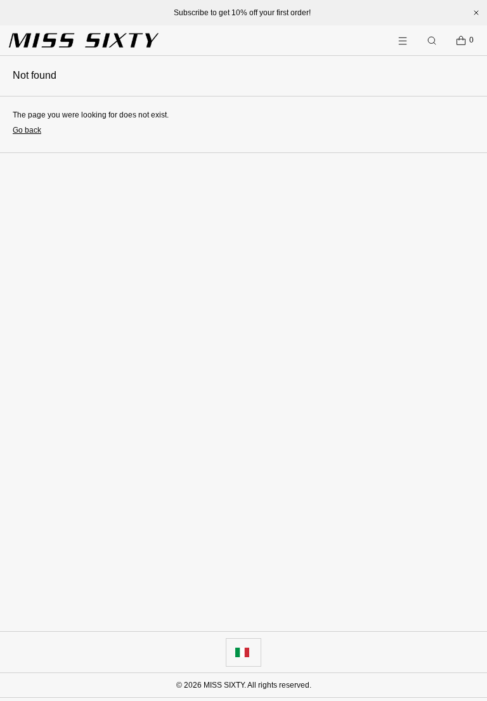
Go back (27, 130)
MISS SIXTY (224, 685)
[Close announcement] (476, 13)
